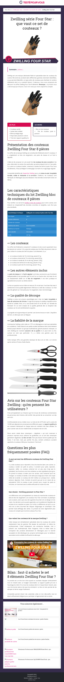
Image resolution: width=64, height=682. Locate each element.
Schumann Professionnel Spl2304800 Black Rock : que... (34, 659)
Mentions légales (28, 678)
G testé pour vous (17, 10)
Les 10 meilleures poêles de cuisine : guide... (31, 629)
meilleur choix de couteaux (33, 203)
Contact (35, 678)
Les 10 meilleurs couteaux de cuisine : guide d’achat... (33, 619)
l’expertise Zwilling (28, 173)
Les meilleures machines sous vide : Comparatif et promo (33, 609)
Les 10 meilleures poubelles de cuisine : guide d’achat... (34, 639)
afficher (20, 69)
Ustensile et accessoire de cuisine (32, 10)
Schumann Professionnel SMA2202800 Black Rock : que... (34, 649)
